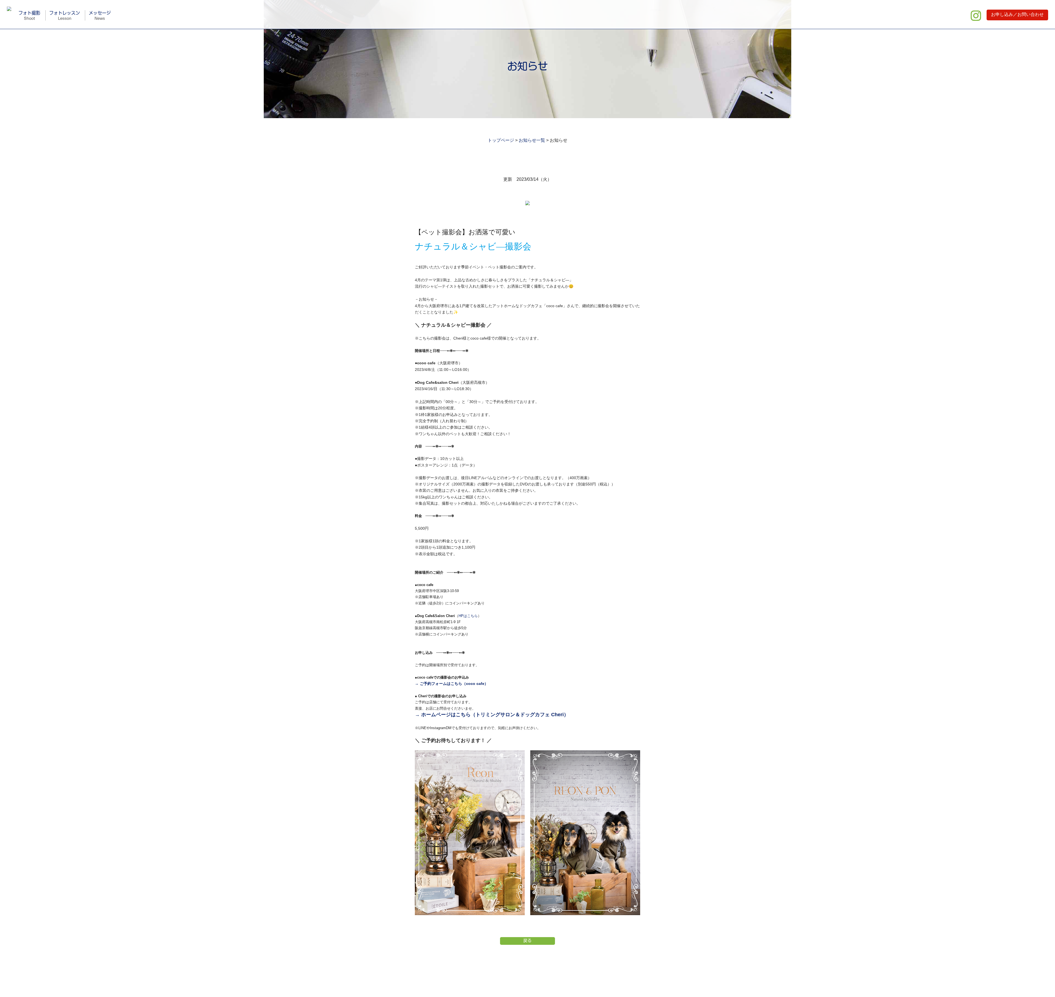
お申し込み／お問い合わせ (1017, 14)
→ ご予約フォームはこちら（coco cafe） (451, 683)
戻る (527, 940)
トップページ (501, 140)
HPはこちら (468, 616)
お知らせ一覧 (532, 140)
